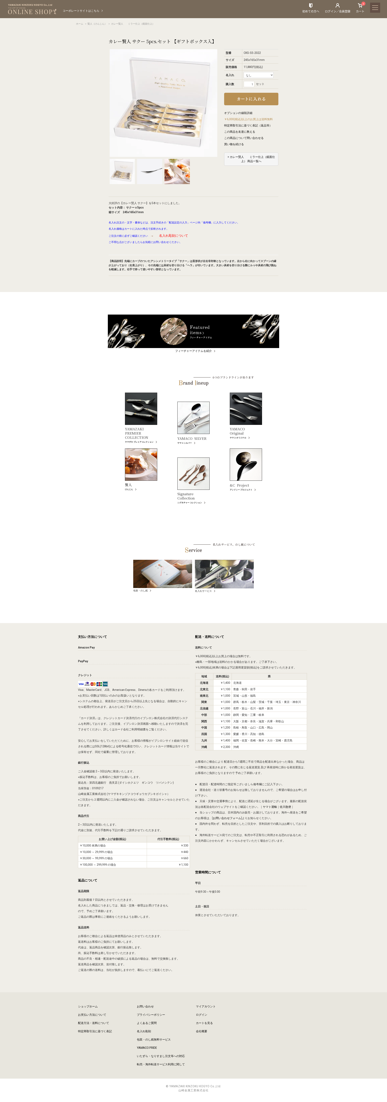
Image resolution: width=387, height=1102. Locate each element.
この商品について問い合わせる (244, 138)
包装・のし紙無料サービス (154, 1039)
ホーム (79, 23)
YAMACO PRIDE (147, 1047)
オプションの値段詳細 (238, 113)
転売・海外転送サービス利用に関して (161, 1064)
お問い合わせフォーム (227, 818)
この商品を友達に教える (239, 131)
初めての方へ (310, 11)
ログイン (201, 1014)
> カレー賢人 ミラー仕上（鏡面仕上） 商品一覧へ (251, 159)
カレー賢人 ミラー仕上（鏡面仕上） (133, 23)
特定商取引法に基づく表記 (95, 1031)
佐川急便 (285, 806)
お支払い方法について (92, 1014)
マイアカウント (206, 1006)
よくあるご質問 (147, 1023)
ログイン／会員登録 (337, 11)
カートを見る (204, 1023)
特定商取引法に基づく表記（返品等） (248, 125)
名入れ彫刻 (144, 1031)
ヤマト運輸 (270, 806)
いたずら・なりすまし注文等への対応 (161, 1056)
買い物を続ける (234, 144)
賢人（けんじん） (97, 23)
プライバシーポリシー (151, 1014)
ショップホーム (88, 1006)
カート (360, 8)
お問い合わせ (145, 1006)
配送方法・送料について (93, 1023)
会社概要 (201, 1031)
